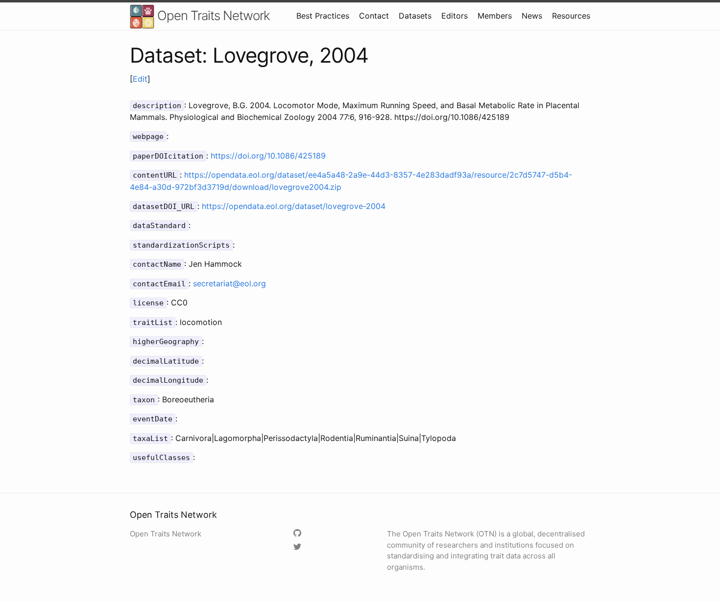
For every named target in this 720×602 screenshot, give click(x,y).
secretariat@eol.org (229, 283)
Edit (140, 79)
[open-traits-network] (298, 533)
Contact (374, 16)
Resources (571, 16)
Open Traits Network (212, 15)
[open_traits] (298, 547)
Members (495, 16)
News (532, 16)
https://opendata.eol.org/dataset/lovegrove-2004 (293, 206)
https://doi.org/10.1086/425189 (268, 156)
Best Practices (322, 16)
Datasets (415, 16)
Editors (454, 16)
